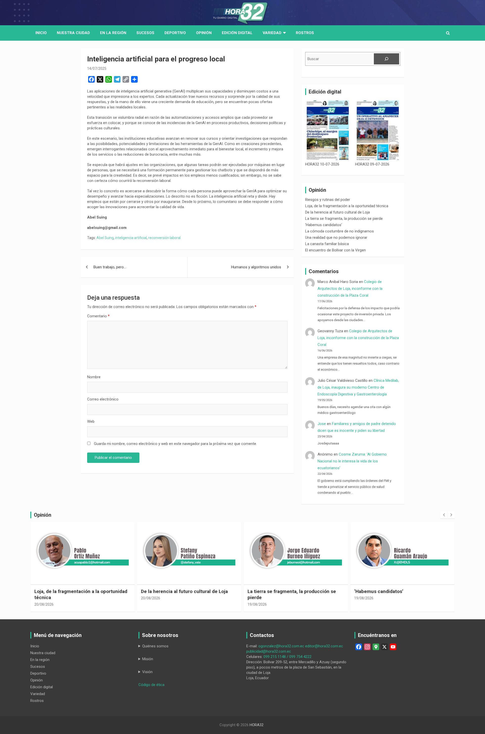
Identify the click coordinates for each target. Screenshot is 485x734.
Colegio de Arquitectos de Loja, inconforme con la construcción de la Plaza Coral (350, 288)
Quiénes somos (155, 646)
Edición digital (237, 33)
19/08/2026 (257, 604)
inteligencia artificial (131, 238)
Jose (322, 423)
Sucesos (145, 33)
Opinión (204, 33)
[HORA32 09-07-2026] (377, 130)
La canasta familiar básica (327, 244)
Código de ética (151, 684)
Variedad (272, 33)
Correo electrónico (102, 399)
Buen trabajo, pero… (109, 267)
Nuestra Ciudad (73, 33)
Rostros (305, 33)
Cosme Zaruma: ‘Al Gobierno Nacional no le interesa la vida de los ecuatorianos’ (352, 461)
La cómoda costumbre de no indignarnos (339, 231)
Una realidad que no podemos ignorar (336, 237)
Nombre (94, 377)
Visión (147, 672)
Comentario (98, 316)
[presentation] (443, 514)
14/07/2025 (96, 68)
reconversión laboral (164, 238)
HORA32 (256, 725)
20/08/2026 (44, 604)
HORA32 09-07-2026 (372, 164)
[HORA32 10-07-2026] (327, 130)
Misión (147, 659)
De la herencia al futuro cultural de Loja (337, 212)
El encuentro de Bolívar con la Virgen (335, 250)
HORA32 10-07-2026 (322, 164)
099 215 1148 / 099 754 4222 (287, 656)
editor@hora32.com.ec (324, 646)
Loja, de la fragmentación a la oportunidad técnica (346, 206)
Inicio (41, 33)
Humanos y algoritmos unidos (256, 267)
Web (90, 421)
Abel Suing (105, 238)
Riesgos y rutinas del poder (327, 199)
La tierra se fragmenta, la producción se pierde (344, 218)
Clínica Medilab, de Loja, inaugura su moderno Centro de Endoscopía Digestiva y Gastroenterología (358, 387)
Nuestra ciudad (42, 653)
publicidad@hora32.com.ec (268, 651)
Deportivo (175, 33)
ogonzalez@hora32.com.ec (281, 646)
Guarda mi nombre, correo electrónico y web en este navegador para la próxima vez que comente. (175, 443)
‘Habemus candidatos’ (323, 225)
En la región (113, 33)
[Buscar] (386, 58)
